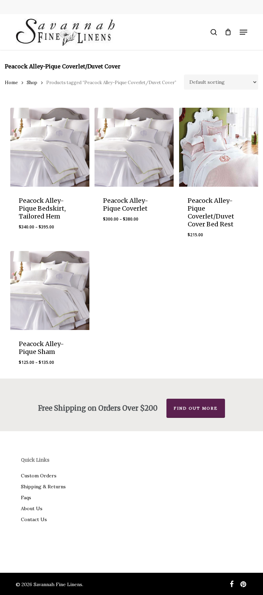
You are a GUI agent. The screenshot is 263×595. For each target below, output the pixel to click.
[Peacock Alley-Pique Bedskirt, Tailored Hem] (49, 147)
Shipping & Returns (43, 487)
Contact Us (34, 519)
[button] (243, 32)
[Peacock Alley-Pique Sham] (49, 290)
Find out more (196, 408)
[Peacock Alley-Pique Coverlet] (134, 147)
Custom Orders (39, 476)
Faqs (26, 497)
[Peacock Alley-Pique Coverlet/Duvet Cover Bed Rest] (218, 147)
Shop (32, 82)
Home (11, 82)
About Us (31, 508)
